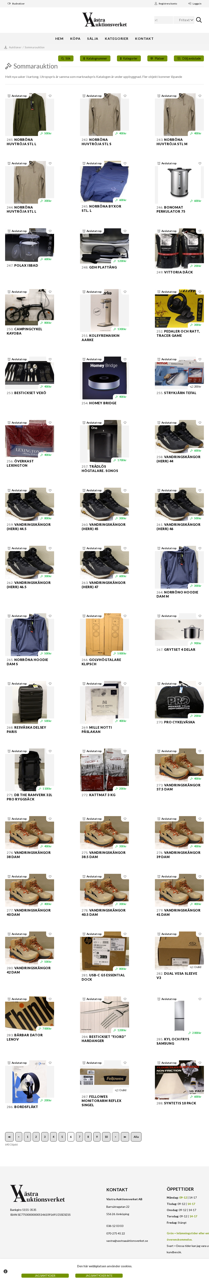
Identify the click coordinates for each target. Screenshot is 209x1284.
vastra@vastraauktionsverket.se (127, 1240)
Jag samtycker (45, 1275)
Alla (136, 1136)
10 (106, 1136)
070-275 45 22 (115, 1233)
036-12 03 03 (114, 1226)
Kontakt (144, 38)
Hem (59, 38)
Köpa (75, 38)
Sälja (92, 38)
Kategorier (117, 38)
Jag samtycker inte (99, 1275)
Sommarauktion (34, 47)
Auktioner (15, 47)
